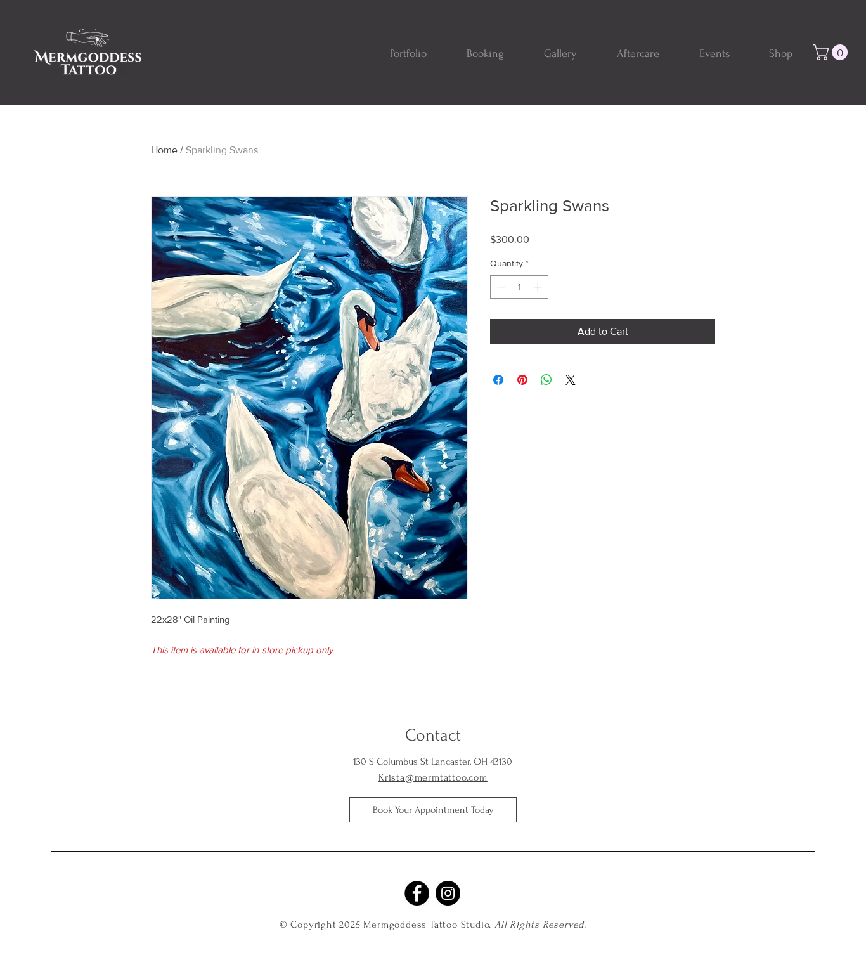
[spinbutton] (519, 287)
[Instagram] (448, 893)
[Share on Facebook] (498, 379)
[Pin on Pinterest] (522, 379)
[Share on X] (570, 379)
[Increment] (538, 287)
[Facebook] (416, 893)
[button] (832, 52)
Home (164, 150)
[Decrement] (500, 287)
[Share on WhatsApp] (546, 379)
